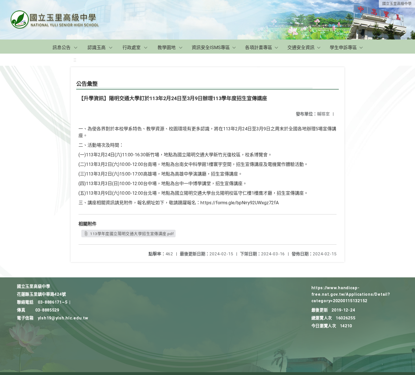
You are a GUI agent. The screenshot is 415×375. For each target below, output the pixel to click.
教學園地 (167, 47)
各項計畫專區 (258, 47)
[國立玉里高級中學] (61, 20)
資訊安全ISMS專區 (211, 47)
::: (75, 59)
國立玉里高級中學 (397, 3)
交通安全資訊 (300, 47)
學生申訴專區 (343, 47)
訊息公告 (62, 47)
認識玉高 (97, 47)
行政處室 (132, 47)
